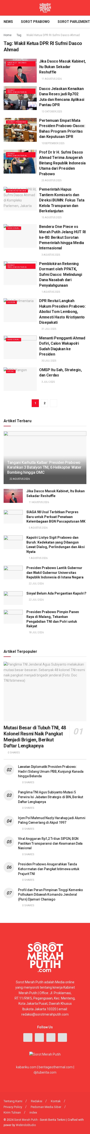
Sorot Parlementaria (17, 91)
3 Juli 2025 (48, 382)
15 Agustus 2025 (51, 217)
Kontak (56, 1101)
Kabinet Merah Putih (17, 64)
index (33, 1112)
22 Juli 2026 (36, 583)
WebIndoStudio (26, 1125)
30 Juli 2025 (48, 360)
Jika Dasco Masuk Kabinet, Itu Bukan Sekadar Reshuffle (62, 66)
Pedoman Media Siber (46, 1107)
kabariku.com (26, 1067)
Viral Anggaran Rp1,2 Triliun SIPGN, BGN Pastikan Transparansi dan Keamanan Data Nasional (50, 843)
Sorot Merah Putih (26, 1119)
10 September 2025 (53, 143)
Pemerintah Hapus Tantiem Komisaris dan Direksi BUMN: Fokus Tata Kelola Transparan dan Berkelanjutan (61, 200)
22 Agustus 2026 (19, 479)
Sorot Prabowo (35, 22)
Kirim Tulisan (12, 1112)
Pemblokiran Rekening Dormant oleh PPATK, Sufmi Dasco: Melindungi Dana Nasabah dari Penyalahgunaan (60, 274)
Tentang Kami (13, 1101)
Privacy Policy (13, 1107)
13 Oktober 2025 (51, 111)
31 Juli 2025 (48, 329)
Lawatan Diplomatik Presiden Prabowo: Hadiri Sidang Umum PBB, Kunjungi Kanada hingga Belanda (51, 771)
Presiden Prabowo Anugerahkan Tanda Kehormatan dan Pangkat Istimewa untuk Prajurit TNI (48, 868)
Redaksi (36, 1101)
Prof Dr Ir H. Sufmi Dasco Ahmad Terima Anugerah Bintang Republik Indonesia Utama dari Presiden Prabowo (62, 163)
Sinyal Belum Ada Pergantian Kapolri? (56, 593)
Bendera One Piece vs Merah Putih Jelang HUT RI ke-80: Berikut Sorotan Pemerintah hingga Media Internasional (62, 237)
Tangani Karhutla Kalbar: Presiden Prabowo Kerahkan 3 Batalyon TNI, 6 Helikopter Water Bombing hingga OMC (44, 467)
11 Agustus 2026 (51, 79)
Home (8, 35)
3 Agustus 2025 (50, 254)
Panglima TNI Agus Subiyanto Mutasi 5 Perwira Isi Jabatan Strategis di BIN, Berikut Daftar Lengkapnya (50, 797)
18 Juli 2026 (36, 632)
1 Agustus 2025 (50, 292)
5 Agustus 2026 (38, 527)
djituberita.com (45, 1072)
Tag (19, 35)
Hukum (11, 302)
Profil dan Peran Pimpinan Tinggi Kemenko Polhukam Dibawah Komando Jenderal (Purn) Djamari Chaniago (50, 894)
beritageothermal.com (56, 1067)
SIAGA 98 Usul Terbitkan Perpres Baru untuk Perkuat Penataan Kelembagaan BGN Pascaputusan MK (55, 516)
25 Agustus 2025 (51, 180)
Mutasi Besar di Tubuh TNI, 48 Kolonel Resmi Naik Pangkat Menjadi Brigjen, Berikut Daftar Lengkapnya (35, 737)
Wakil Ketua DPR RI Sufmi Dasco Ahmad (53, 35)
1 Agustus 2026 (38, 558)
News (8, 22)
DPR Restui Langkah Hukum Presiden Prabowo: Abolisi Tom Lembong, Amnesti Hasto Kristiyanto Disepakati (62, 311)
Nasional (13, 228)
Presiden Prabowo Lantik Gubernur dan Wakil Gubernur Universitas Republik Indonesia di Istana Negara (55, 572)
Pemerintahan (16, 191)
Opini (10, 371)
